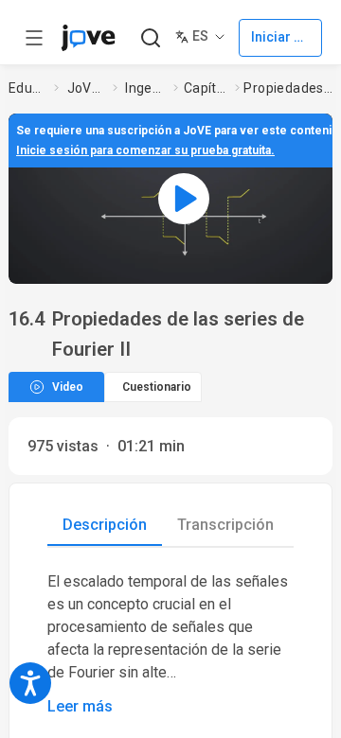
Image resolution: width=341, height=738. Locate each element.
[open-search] (150, 38)
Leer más (80, 706)
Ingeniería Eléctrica (145, 88)
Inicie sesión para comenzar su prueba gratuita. (145, 150)
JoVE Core (86, 88)
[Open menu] (34, 38)
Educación (27, 88)
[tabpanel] (170, 644)
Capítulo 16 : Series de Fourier (206, 88)
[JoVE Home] (88, 38)
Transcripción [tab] (225, 525)
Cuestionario (156, 387)
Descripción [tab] (105, 525)
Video (67, 387)
